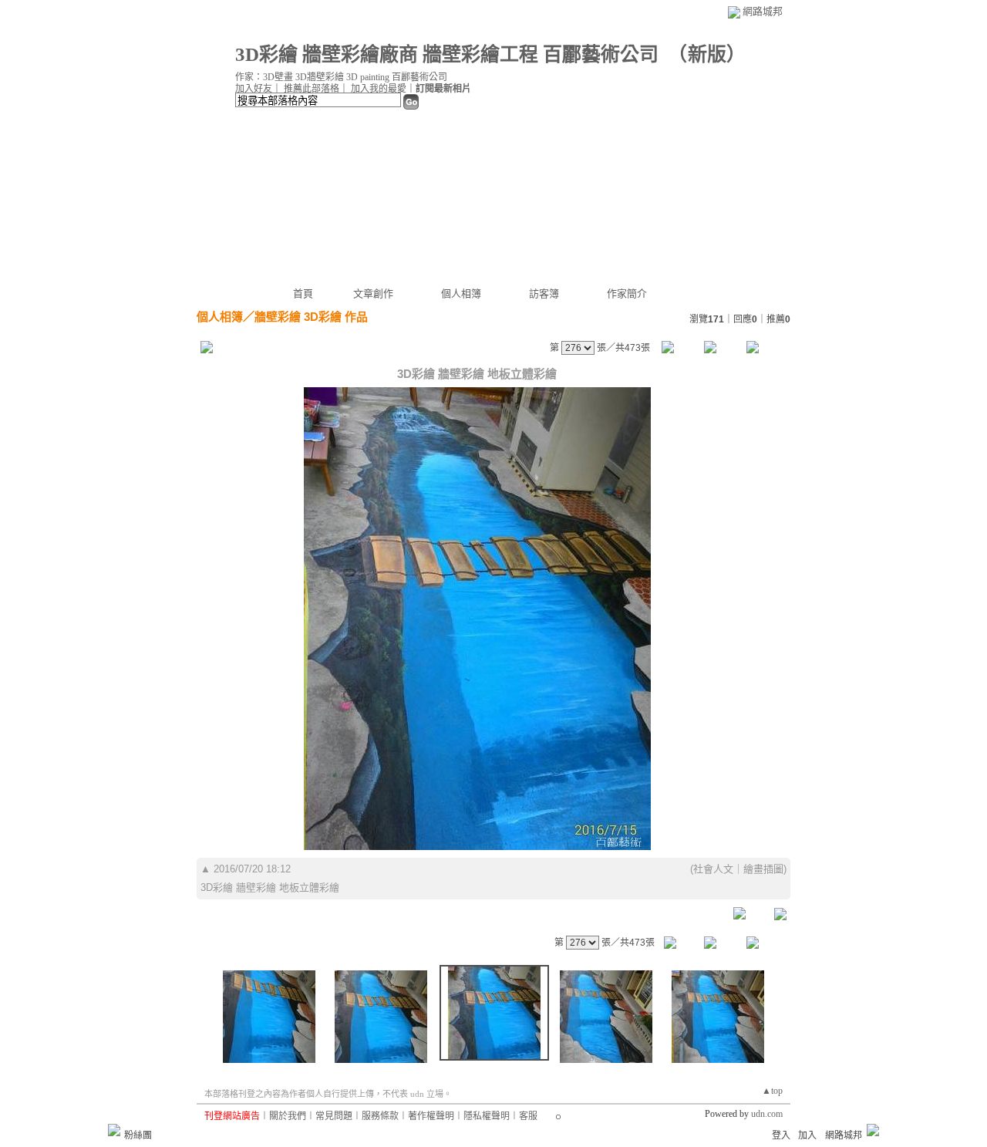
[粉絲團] (114, 1130)
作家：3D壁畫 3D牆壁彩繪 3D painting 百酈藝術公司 (341, 77)
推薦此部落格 (311, 88)
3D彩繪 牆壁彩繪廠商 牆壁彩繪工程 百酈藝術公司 (447, 54)
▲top (772, 1090)
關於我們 (287, 1116)
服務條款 (380, 1116)
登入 (781, 1135)
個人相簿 (461, 293)
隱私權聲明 (486, 1116)
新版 (707, 54)
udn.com (767, 1113)
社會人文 (713, 869)
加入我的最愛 (378, 88)
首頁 (303, 293)
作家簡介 (627, 293)
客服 (528, 1116)
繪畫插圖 (763, 869)
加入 (807, 1135)
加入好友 (253, 88)
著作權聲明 (431, 1116)
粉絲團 (138, 1135)
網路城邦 (763, 11)
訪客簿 (544, 293)
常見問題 (333, 1116)
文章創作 (373, 293)
